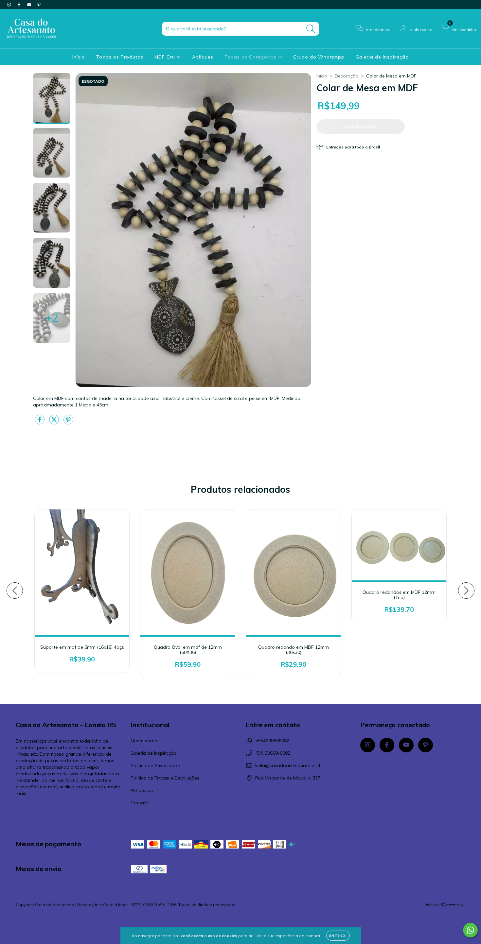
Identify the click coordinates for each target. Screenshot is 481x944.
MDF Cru (165, 57)
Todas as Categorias (251, 57)
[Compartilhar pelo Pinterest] (68, 422)
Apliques (202, 57)
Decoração (347, 76)
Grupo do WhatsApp (319, 57)
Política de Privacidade (155, 765)
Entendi (338, 936)
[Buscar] (310, 29)
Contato (140, 803)
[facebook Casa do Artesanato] (20, 5)
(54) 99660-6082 (272, 753)
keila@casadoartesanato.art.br (289, 765)
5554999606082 (272, 741)
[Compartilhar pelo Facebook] (40, 422)
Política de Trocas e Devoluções (165, 778)
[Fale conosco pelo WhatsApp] (470, 930)
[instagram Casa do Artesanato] (10, 5)
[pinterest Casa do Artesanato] (39, 5)
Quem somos (145, 741)
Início (78, 57)
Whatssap (142, 790)
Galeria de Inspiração (382, 57)
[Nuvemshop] (444, 905)
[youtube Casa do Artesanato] (30, 5)
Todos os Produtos (119, 57)
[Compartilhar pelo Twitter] (54, 422)
